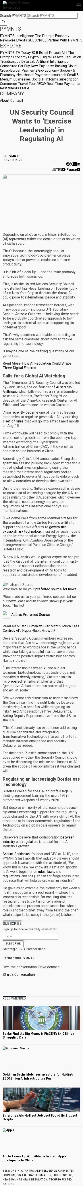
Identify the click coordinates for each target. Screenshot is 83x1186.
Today (26, 53)
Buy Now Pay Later (39, 66)
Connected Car (11, 66)
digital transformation (34, 1175)
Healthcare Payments (33, 75)
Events (21, 40)
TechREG (55, 1179)
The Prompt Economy (52, 36)
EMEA (24, 88)
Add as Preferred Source (30, 615)
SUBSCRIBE (37, 40)
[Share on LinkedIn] (75, 164)
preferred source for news (55, 589)
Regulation (72, 57)
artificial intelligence (41, 1170)
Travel (23, 84)
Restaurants (9, 88)
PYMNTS (14, 156)
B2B (35, 53)
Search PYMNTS (13, 16)
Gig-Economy (48, 70)
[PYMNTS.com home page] (18, 5)
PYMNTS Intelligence (17, 36)
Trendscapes (10, 61)
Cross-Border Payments (18, 70)
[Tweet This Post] (71, 164)
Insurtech (58, 75)
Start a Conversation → (21, 974)
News (6, 1179)
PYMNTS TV (10, 53)
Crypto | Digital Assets (46, 57)
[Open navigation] (79, 5)
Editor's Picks (62, 1175)
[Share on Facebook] (68, 164)
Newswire (7, 40)
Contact (16, 100)
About (5, 100)
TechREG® (37, 84)
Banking (61, 66)
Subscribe (13, 943)
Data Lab (28, 61)
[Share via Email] (78, 164)
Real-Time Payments (63, 84)
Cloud (72, 66)
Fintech (55, 53)
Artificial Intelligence (52, 61)
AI (22, 1170)
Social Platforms (45, 79)
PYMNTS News (20, 1179)
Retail (43, 53)
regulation (39, 1179)
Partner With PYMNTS (65, 40)
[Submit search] (3, 22)
